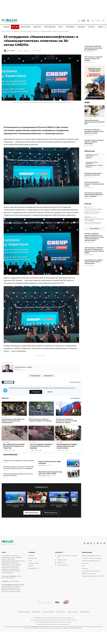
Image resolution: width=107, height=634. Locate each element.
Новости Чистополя (72, 611)
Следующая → (49, 375)
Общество (37, 27)
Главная (6, 27)
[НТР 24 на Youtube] (88, 543)
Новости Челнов (61, 611)
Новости (8, 31)
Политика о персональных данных (92, 558)
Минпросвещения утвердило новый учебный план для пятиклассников (93, 261)
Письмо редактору (63, 565)
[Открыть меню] (3, 20)
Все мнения (94, 228)
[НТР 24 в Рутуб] (101, 543)
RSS (83, 565)
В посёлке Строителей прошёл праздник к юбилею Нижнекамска (93, 141)
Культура (91, 27)
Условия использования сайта (90, 560)
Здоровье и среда (33, 563)
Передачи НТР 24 (33, 568)
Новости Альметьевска (48, 611)
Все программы (51, 512)
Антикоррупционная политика (91, 571)
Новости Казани (36, 611)
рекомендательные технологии (37, 626)
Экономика (70, 27)
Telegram (37, 392)
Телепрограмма (32, 512)
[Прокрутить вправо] (105, 27)
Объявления (89, 154)
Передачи (101, 27)
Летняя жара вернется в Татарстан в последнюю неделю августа (94, 183)
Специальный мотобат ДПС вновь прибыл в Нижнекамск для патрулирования (93, 47)
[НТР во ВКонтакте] (91, 543)
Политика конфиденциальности (91, 555)
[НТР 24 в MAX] (84, 543)
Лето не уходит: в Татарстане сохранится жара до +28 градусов (93, 58)
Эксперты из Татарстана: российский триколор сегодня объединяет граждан (93, 131)
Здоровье (81, 27)
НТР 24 (3, 31)
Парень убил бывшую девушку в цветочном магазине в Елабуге (93, 223)
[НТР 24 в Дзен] (104, 543)
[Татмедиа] (44, 602)
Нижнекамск (9, 382)
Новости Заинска (84, 611)
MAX (51, 392)
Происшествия (49, 27)
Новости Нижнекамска (23, 611)
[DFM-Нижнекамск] (57, 603)
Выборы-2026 (25, 27)
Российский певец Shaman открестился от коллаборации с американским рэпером (92, 212)
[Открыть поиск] (88, 20)
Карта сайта (85, 563)
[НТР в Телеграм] (98, 543)
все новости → (76, 398)
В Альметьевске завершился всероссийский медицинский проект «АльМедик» (93, 194)
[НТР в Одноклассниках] (94, 543)
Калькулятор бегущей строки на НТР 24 (93, 576)
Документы (85, 568)
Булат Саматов (11, 50)
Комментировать (74, 382)
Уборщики (89, 157)
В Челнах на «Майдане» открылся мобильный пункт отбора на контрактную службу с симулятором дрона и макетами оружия (94, 237)
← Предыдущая (34, 375)
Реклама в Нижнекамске (89, 573)
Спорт (60, 27)
